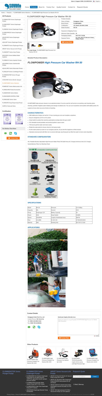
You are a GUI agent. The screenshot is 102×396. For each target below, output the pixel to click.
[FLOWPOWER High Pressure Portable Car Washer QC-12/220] (93, 353)
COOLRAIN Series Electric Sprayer (11, 80)
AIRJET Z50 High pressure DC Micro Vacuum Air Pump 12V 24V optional (60, 390)
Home (27, 7)
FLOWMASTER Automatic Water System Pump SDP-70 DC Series (36, 383)
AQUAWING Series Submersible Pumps (11, 64)
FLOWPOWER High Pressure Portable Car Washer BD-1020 (33, 361)
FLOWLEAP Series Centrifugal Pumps (12, 71)
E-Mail (76, 384)
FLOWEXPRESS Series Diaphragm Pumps (12, 33)
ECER (92, 394)
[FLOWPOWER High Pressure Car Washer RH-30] (43, 30)
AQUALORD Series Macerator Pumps (12, 68)
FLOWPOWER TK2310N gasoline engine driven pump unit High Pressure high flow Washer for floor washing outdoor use (78, 363)
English (98, 1)
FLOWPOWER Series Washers (21, 12)
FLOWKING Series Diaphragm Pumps (12, 29)
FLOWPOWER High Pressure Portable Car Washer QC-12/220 (93, 360)
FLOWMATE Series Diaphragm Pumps (12, 45)
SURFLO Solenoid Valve (9, 106)
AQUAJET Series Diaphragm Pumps (12, 42)
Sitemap (81, 384)
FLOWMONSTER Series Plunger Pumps (11, 75)
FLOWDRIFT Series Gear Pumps (11, 52)
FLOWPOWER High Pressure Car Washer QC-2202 (63, 360)
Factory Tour (50, 7)
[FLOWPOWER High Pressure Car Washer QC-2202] (63, 353)
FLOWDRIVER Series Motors (10, 93)
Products (34, 7)
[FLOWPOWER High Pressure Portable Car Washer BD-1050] (48, 353)
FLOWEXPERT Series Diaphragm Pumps (11, 25)
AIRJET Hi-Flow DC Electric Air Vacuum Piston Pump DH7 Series (61, 376)
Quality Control (61, 7)
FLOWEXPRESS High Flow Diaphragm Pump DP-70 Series (37, 387)
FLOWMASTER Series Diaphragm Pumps (11, 20)
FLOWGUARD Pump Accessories (11, 89)
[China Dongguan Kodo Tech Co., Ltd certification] (7, 119)
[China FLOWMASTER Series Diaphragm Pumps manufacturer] (12, 7)
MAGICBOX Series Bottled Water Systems (11, 56)
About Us (41, 7)
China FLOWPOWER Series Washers (25, 394)
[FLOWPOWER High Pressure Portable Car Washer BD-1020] (34, 353)
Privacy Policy (10, 394)
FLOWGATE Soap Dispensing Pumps (12, 103)
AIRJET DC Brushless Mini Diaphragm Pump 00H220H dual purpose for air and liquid (61, 381)
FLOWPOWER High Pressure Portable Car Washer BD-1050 (48, 360)
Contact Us (71, 7)
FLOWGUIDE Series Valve (9, 99)
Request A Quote (82, 7)
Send (94, 376)
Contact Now (68, 42)
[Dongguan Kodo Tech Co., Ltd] (28, 45)
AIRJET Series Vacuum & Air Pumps (12, 49)
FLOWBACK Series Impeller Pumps (12, 60)
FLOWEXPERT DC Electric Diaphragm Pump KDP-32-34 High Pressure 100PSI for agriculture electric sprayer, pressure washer (37, 378)
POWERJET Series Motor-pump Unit (12, 86)
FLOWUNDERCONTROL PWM (10, 96)
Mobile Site (77, 387)
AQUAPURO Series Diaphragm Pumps (10, 38)
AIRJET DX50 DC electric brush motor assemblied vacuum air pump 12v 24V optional (61, 386)
